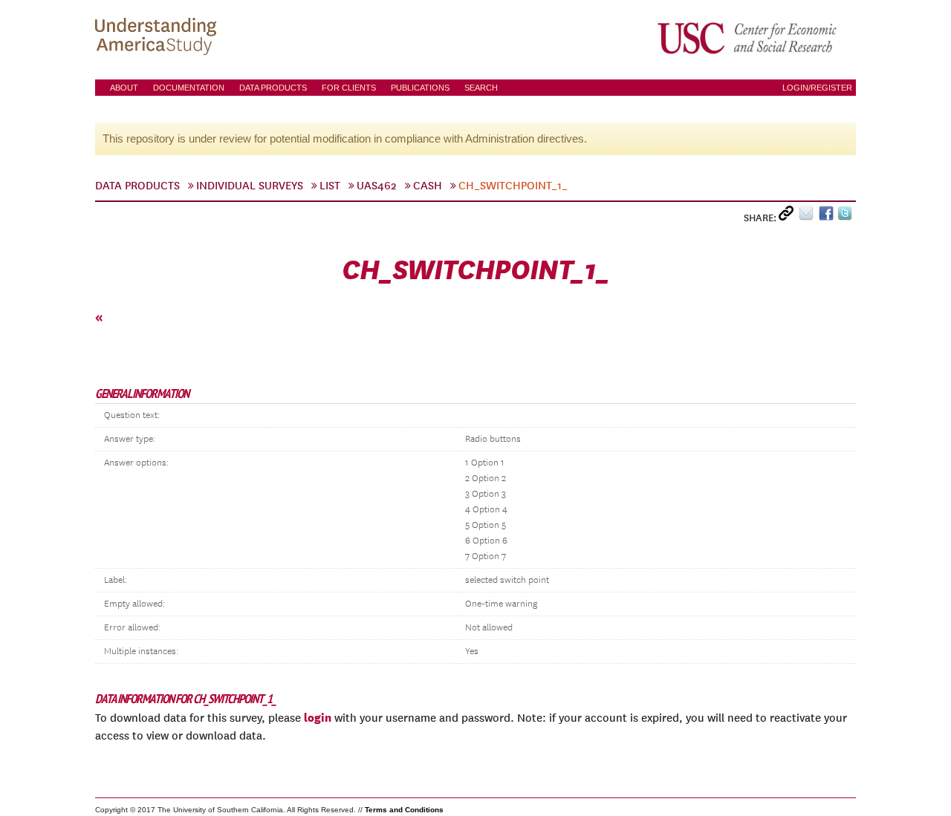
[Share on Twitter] (846, 216)
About (124, 87)
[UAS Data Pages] (158, 38)
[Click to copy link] (789, 216)
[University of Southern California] (748, 38)
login (317, 717)
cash (427, 185)
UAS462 (377, 185)
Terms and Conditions (404, 810)
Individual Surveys (249, 185)
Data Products (273, 87)
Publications (420, 87)
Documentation (188, 87)
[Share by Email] (809, 216)
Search (481, 87)
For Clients (349, 87)
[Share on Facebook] (828, 216)
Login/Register (817, 87)
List (329, 185)
